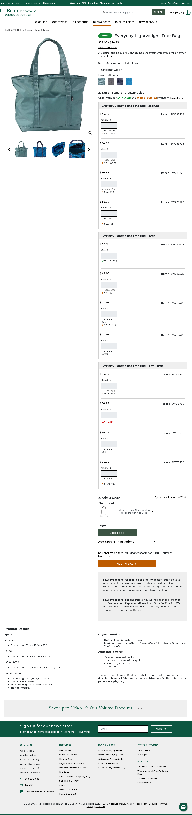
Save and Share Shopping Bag (74, 776)
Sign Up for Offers (168, 3)
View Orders (143, 750)
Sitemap (100, 806)
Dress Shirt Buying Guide (110, 754)
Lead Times (65, 750)
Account (186, 3)
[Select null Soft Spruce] (101, 81)
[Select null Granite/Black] (110, 81)
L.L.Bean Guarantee (147, 778)
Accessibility (140, 804)
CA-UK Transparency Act (117, 804)
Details (110, 56)
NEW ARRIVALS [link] (148, 22)
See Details (116, 3)
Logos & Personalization (71, 763)
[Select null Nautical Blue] (129, 81)
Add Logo (117, 532)
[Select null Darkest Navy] (120, 81)
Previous (9, 149)
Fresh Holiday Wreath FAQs (112, 768)
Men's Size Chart (67, 794)
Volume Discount (107, 47)
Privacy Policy (85, 731)
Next (89, 149)
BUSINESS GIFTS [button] (124, 22)
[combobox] (133, 12)
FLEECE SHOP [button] (80, 22)
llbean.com (49, 3)
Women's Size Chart (69, 789)
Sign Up (161, 729)
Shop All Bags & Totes (37, 30)
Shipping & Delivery (69, 781)
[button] (183, 807)
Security (153, 804)
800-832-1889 (32, 3)
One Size (106, 120)
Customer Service (9, 3)
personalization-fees (110, 553)
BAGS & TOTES (12, 30)
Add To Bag (127, 563)
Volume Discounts (68, 754)
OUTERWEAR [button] (60, 22)
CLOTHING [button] (41, 22)
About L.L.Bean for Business (151, 766)
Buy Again (64, 772)
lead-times (104, 556)
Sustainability (144, 782)
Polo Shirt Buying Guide (110, 750)
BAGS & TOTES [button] (102, 22)
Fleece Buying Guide (108, 763)
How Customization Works (173, 497)
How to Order (66, 759)
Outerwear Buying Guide (110, 759)
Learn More (176, 98)
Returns (63, 785)
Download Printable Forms (72, 768)
